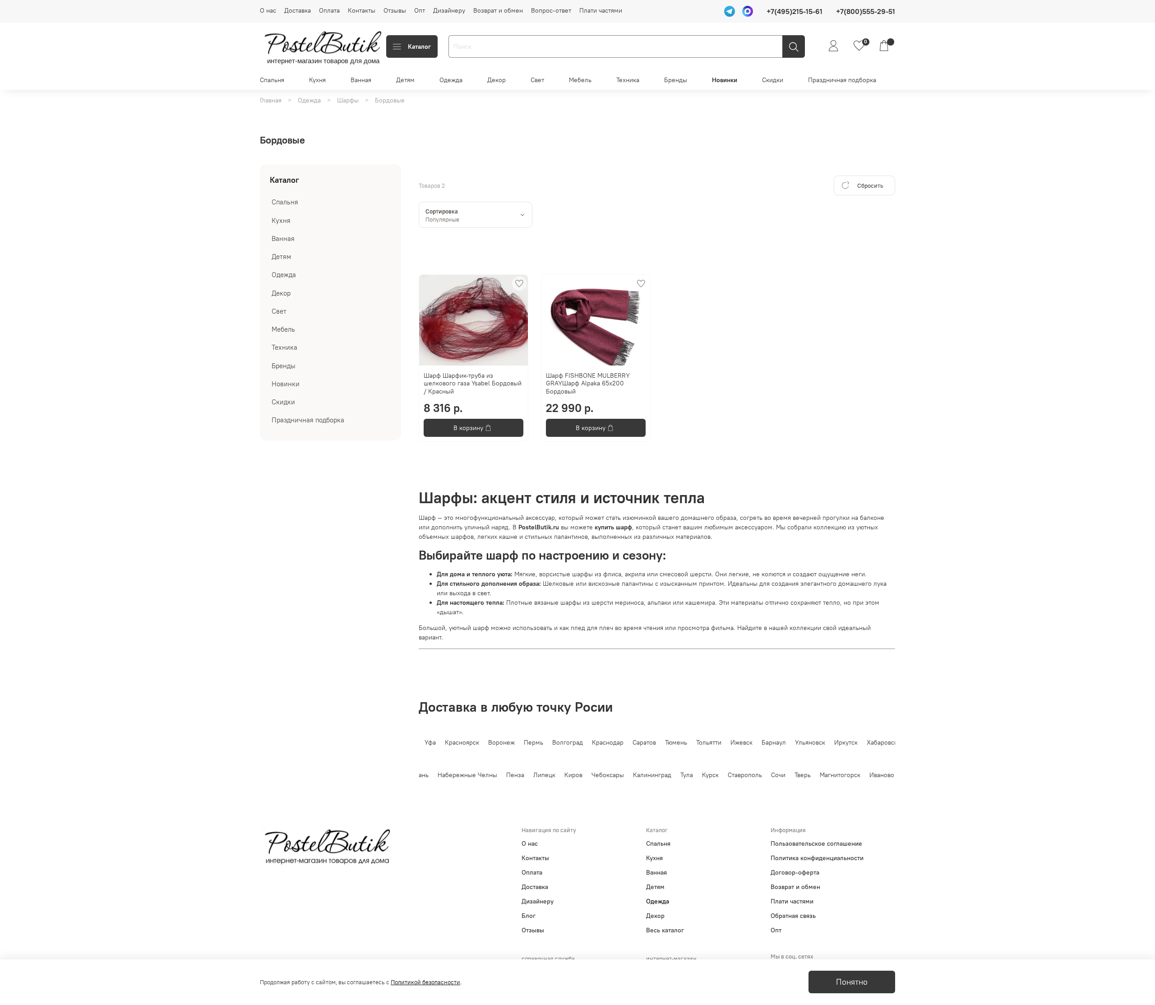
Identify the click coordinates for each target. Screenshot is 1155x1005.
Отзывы (394, 10)
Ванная (361, 80)
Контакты (361, 10)
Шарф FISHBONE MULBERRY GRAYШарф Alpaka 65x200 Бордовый (588, 383)
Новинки (724, 80)
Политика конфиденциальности (817, 858)
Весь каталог (665, 930)
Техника (627, 80)
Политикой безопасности (425, 982)
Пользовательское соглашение (816, 843)
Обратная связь (793, 916)
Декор (496, 80)
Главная (271, 100)
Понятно (852, 982)
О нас (268, 10)
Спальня (272, 80)
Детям (405, 80)
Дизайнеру (449, 10)
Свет (537, 80)
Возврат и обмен (498, 10)
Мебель (580, 80)
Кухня (317, 80)
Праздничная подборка (842, 80)
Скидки (772, 80)
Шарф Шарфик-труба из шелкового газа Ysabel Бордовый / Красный (473, 383)
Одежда (450, 80)
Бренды (675, 80)
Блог (529, 916)
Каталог (419, 46)
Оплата (329, 10)
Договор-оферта (795, 872)
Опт (419, 10)
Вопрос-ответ (551, 10)
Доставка (297, 10)
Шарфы (348, 100)
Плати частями (600, 10)
